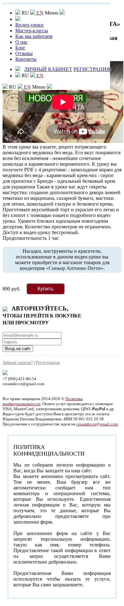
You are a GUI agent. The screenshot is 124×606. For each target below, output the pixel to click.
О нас (21, 42)
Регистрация (47, 362)
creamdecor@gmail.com (97, 424)
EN (39, 13)
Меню (39, 87)
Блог (20, 47)
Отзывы (24, 53)
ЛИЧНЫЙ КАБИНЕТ (48, 69)
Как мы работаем (33, 36)
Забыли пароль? (18, 362)
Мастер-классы (31, 30)
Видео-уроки (29, 25)
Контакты (26, 59)
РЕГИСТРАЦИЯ (91, 69)
